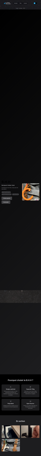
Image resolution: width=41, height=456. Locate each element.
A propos (25, 3)
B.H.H (24, 8)
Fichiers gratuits (6, 198)
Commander (6, 202)
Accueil (17, 8)
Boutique (15, 3)
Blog (20, 3)
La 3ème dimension (8, 3)
